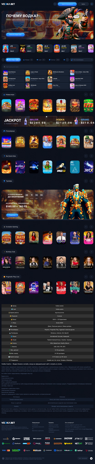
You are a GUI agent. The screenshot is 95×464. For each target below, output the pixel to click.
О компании (35, 425)
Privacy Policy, (89, 429)
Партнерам (51, 432)
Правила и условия (53, 425)
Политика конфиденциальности (54, 429)
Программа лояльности (38, 426)
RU (33, 428)
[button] (3, 59)
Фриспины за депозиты (38, 430)
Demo (6, 113)
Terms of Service (69, 431)
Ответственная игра (54, 426)
